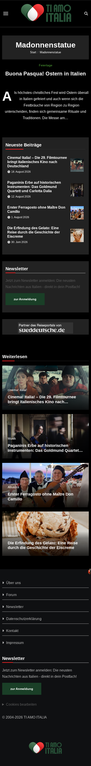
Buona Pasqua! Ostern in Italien (45, 74)
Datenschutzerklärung (24, 619)
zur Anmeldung (25, 299)
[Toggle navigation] (5, 13)
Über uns (13, 583)
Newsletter (14, 607)
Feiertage (45, 65)
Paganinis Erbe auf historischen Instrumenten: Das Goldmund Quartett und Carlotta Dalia (34, 187)
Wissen (13, 535)
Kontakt (12, 631)
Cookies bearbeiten (21, 704)
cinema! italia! (17, 389)
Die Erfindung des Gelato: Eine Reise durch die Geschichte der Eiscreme (33, 232)
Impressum (15, 643)
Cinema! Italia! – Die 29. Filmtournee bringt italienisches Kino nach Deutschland (37, 162)
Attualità (13, 487)
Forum (11, 595)
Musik (12, 438)
